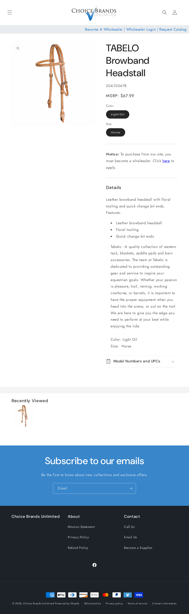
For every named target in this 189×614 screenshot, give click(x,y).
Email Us (130, 537)
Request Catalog (173, 29)
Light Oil (120, 115)
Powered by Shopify (67, 603)
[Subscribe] (131, 488)
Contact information (164, 603)
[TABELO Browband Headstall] (23, 426)
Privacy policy (114, 603)
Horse (118, 133)
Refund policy (92, 603)
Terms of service (138, 603)
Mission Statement (81, 526)
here (166, 160)
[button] (10, 12)
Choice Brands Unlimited (38, 603)
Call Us (129, 526)
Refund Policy (78, 547)
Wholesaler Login (141, 29)
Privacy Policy (78, 537)
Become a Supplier (138, 547)
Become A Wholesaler (103, 29)
